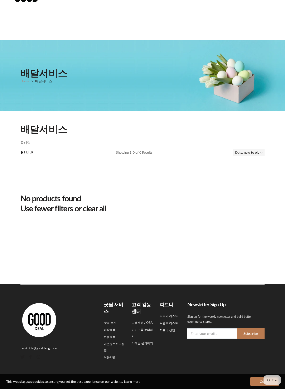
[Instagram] (38, 356)
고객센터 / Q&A (142, 322)
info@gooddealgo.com (43, 348)
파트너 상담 (167, 330)
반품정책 (110, 337)
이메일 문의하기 (142, 343)
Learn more (132, 381)
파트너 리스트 (169, 316)
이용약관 (110, 357)
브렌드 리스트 (169, 323)
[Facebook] (30, 356)
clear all (94, 208)
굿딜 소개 (110, 322)
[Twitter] (22, 356)
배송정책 (110, 329)
